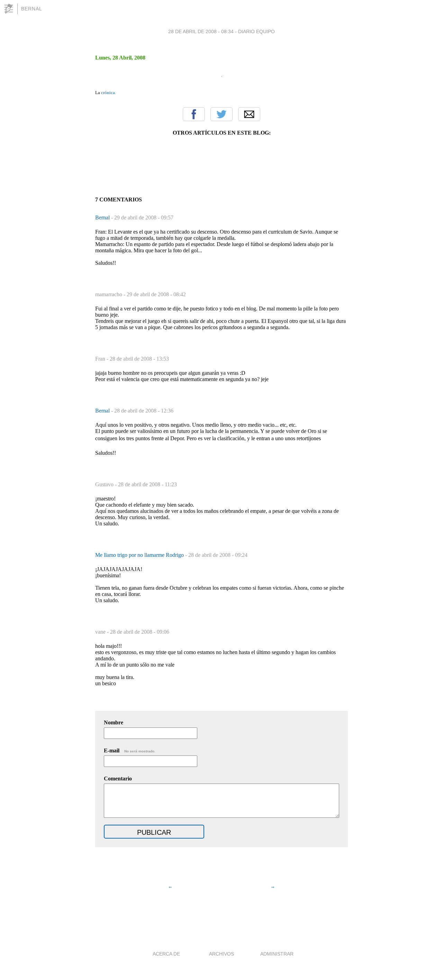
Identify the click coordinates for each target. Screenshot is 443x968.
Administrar (276, 954)
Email (249, 114)
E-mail (129, 750)
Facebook (194, 114)
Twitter (221, 114)
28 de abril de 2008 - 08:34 (201, 31)
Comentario (118, 778)
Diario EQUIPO (256, 31)
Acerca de (166, 954)
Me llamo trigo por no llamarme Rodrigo (140, 555)
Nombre (113, 722)
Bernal (103, 217)
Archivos (221, 954)
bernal (31, 8)
